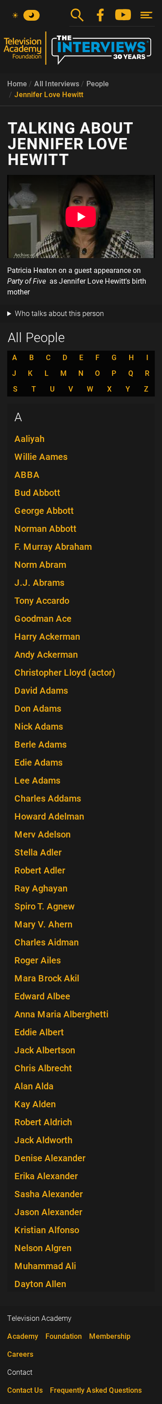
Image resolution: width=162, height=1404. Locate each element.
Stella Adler (38, 852)
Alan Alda (34, 1086)
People (97, 84)
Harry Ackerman (47, 636)
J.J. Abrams (39, 582)
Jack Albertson (44, 1050)
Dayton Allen (40, 1284)
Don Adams (37, 708)
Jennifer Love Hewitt (48, 94)
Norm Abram (40, 564)
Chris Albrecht (43, 1068)
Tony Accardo (41, 600)
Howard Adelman (49, 816)
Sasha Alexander (48, 1194)
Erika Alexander (46, 1176)
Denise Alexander (50, 1158)
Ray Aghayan (41, 888)
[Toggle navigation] (146, 15)
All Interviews (56, 84)
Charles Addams (47, 798)
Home (17, 84)
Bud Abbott (37, 492)
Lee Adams (37, 780)
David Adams (41, 690)
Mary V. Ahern (43, 924)
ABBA (27, 474)
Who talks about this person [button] (59, 313)
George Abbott (44, 510)
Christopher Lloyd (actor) (64, 672)
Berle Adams (40, 744)
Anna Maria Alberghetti (61, 1014)
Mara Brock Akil (46, 978)
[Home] (81, 51)
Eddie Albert (39, 1032)
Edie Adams (38, 762)
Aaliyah (29, 438)
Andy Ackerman (46, 654)
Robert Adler (39, 870)
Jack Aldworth (43, 1140)
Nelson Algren (43, 1248)
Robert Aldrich (43, 1122)
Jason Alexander (48, 1212)
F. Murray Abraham (53, 546)
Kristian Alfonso (46, 1230)
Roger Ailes (37, 960)
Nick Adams (38, 726)
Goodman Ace (43, 618)
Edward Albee (42, 996)
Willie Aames (41, 456)
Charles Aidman (46, 942)
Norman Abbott (45, 528)
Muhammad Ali (45, 1266)
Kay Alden (35, 1104)
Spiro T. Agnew (44, 906)
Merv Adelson (42, 834)
